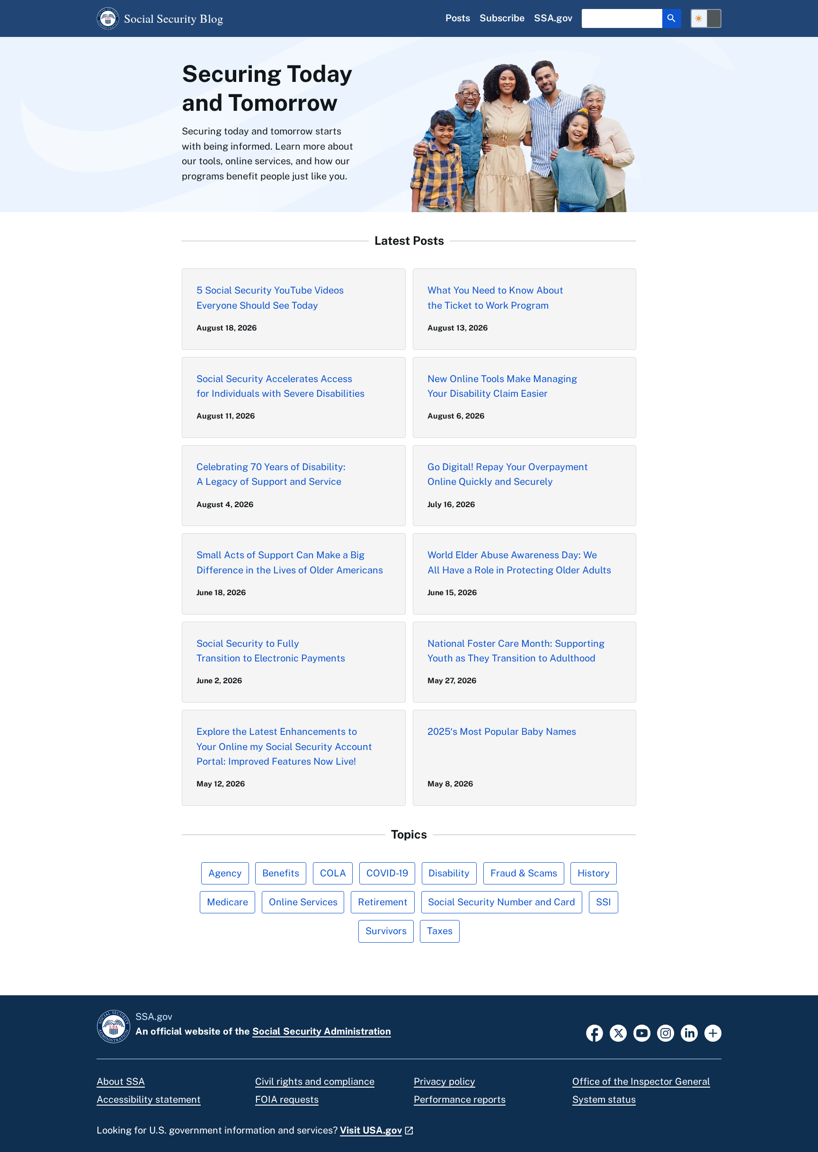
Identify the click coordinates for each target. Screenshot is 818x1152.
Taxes (440, 931)
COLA (333, 873)
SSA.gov (553, 18)
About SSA (121, 1081)
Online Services (303, 902)
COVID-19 (387, 873)
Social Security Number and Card (501, 902)
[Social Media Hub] (712, 1032)
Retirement (383, 902)
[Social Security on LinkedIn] (689, 1032)
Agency (225, 873)
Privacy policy (444, 1081)
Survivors (386, 931)
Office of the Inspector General (641, 1081)
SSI (603, 902)
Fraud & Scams (523, 873)
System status (604, 1099)
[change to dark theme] (706, 18)
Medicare (227, 902)
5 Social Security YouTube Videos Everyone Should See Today (270, 298)
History (594, 873)
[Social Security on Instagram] (665, 1032)
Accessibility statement (149, 1099)
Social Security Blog (173, 18)
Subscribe (502, 18)
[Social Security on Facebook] (594, 1032)
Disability (449, 873)
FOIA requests (287, 1099)
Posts (457, 18)
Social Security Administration (321, 1031)
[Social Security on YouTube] (641, 1032)
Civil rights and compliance (314, 1081)
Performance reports (460, 1099)
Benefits (280, 873)
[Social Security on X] (618, 1032)
